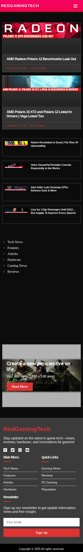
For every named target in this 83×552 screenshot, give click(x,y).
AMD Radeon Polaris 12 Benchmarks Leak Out (41, 59)
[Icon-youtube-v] (27, 450)
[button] (75, 6)
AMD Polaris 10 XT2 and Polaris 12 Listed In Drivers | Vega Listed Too (39, 114)
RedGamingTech (20, 6)
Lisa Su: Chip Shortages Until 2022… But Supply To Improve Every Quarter (53, 211)
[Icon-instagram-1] (20, 450)
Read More (20, 387)
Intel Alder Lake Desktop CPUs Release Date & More (49, 189)
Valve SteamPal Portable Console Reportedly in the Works (51, 166)
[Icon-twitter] (12, 450)
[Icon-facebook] (5, 450)
